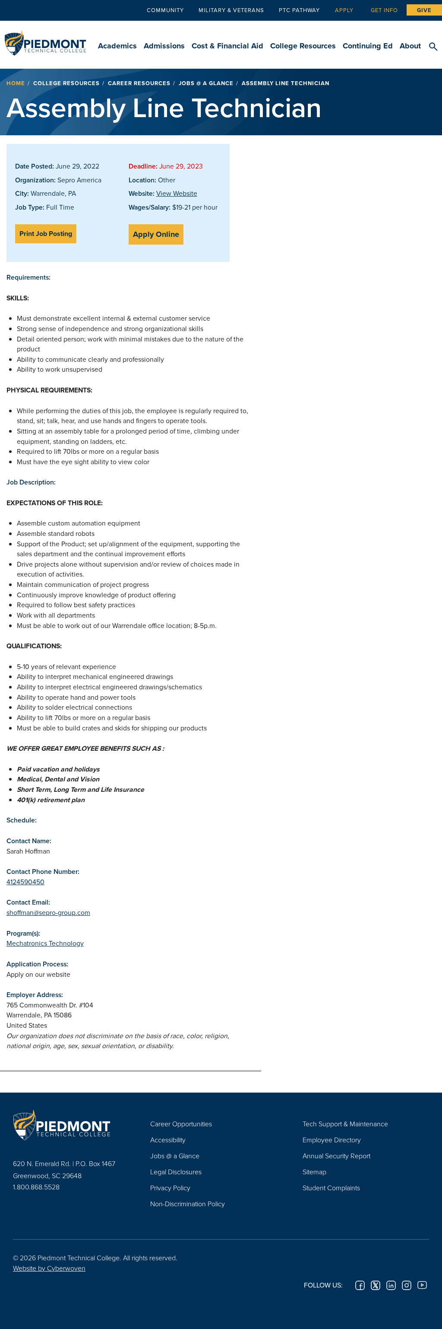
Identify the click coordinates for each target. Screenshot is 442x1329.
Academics (117, 45)
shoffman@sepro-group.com (48, 912)
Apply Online (156, 234)
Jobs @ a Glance (206, 83)
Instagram (406, 1285)
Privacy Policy (170, 1187)
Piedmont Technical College (45, 39)
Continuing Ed (368, 45)
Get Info (384, 10)
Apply (344, 10)
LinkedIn (391, 1285)
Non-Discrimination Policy (187, 1203)
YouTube (422, 1285)
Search (433, 47)
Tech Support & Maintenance (345, 1123)
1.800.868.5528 (36, 1187)
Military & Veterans (231, 10)
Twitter (375, 1285)
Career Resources (139, 83)
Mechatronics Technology (45, 943)
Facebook (360, 1285)
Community (165, 10)
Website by (49, 1268)
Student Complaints (331, 1187)
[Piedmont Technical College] (68, 1125)
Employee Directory (332, 1139)
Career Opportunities (181, 1123)
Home (15, 83)
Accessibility (168, 1139)
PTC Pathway (299, 10)
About (410, 45)
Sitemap (314, 1171)
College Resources (303, 45)
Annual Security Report (336, 1155)
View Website (176, 193)
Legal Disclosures (176, 1171)
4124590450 (25, 881)
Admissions (164, 45)
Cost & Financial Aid (227, 45)
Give (424, 10)
